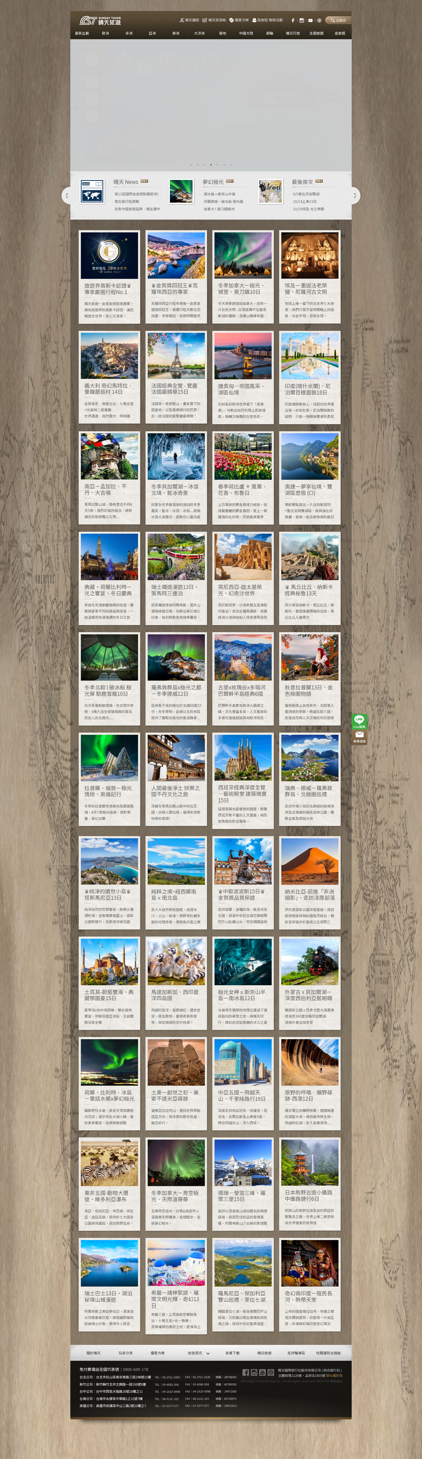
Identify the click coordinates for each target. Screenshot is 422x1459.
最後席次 (302, 181)
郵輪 (269, 33)
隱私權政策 (334, 1375)
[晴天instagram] (302, 19)
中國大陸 (246, 33)
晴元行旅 (293, 33)
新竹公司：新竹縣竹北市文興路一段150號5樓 (113, 1384)
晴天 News (125, 181)
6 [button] (224, 165)
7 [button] (231, 165)
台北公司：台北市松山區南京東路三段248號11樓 (115, 1377)
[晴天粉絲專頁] (291, 19)
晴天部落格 (217, 19)
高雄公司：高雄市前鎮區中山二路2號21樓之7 (113, 1405)
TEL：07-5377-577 (166, 1405)
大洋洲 (199, 33)
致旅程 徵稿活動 (270, 19)
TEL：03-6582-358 (166, 1384)
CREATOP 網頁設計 (328, 1381)
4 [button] (211, 165)
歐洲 (105, 33)
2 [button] (198, 165)
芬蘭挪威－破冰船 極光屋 (223, 201)
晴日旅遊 (264, 1352)
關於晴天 (94, 1352)
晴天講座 (192, 19)
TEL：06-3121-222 (166, 1398)
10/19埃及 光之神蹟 (308, 208)
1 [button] (191, 165)
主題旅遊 (316, 33)
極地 (222, 33)
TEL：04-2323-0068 (167, 1391)
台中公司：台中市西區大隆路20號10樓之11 (111, 1391)
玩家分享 (126, 1352)
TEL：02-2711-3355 (167, 1377)
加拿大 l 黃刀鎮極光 (219, 208)
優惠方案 (242, 19)
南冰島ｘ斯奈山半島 (219, 193)
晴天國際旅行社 (100, 20)
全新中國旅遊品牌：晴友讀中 (137, 208)
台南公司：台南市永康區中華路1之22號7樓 (111, 1398)
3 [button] (204, 165)
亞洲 (152, 33)
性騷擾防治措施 (328, 1352)
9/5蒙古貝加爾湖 (306, 193)
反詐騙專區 (296, 1352)
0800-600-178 (135, 1369)
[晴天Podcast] (319, 19)
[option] (211, 105)
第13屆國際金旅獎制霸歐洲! (136, 193)
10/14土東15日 (305, 201)
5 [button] (217, 165)
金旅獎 (340, 33)
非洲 (129, 33)
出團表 (341, 20)
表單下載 (233, 1352)
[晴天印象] (310, 19)
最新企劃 (82, 33)
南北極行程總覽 (127, 201)
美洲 (175, 33)
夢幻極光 (213, 181)
